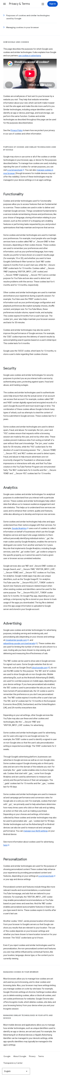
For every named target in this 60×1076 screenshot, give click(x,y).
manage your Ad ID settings (35, 831)
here (5, 845)
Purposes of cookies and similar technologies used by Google (28, 17)
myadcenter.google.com (16, 640)
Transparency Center (13, 1063)
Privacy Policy (17, 130)
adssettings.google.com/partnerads (19, 643)
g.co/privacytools (14, 170)
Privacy (32, 1056)
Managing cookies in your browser (22, 27)
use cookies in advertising (29, 55)
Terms (41, 1056)
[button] (4, 4)
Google (6, 1056)
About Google (19, 1056)
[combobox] (16, 1071)
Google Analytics (19, 528)
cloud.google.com (39, 668)
